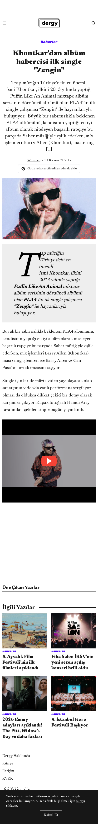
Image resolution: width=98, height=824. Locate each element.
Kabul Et (51, 815)
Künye (7, 763)
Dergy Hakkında (16, 756)
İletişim (8, 771)
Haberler (49, 41)
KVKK (7, 779)
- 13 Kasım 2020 (48, 160)
